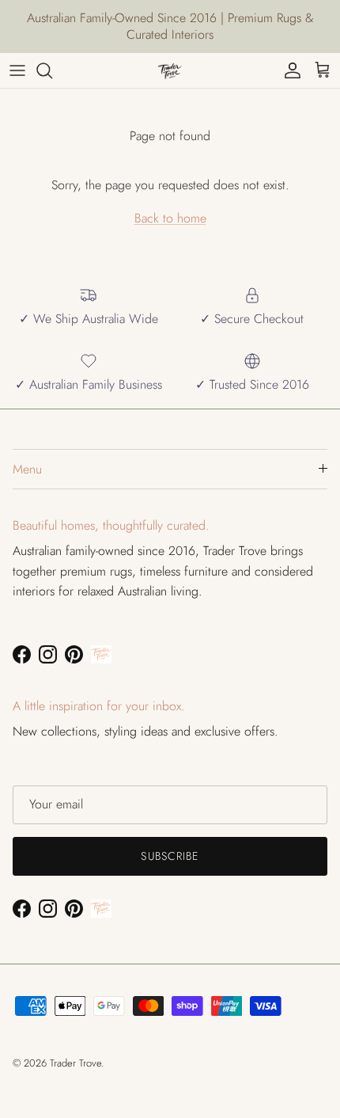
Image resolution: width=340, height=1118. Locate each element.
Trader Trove (75, 1062)
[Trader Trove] (170, 71)
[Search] (52, 70)
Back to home (170, 218)
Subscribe (169, 856)
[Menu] (17, 70)
